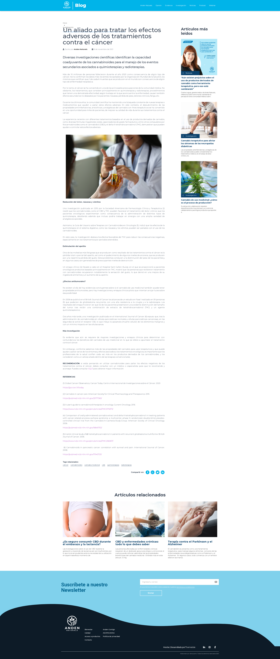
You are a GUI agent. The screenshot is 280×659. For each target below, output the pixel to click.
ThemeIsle (190, 647)
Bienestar (88, 630)
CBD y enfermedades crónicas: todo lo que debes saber (136, 543)
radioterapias (126, 465)
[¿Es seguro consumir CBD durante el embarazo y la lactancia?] (87, 519)
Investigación (181, 5)
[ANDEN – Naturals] (74, 5)
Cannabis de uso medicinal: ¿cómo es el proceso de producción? (199, 201)
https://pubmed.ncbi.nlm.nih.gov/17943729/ (82, 454)
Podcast (202, 5)
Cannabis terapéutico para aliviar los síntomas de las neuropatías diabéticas (198, 143)
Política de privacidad (111, 636)
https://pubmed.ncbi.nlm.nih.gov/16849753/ (82, 428)
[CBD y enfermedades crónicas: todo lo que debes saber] (140, 519)
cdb (103, 465)
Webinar (212, 5)
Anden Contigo (109, 630)
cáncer (65, 465)
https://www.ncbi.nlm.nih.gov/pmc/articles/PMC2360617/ (88, 441)
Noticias (193, 5)
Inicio (65, 23)
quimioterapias (113, 465)
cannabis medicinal (92, 465)
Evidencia (168, 5)
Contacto (88, 640)
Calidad (87, 633)
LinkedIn (204, 647)
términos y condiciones (185, 587)
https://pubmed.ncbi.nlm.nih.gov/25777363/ (82, 398)
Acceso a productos (92, 636)
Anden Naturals (146, 5)
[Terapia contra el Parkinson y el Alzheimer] (192, 519)
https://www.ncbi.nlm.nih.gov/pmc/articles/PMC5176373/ (88, 409)
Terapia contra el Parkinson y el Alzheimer (190, 543)
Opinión (159, 5)
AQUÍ (90, 369)
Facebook (215, 647)
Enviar (151, 593)
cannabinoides (76, 465)
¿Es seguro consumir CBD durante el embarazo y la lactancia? (87, 543)
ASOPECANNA (109, 633)
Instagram (209, 647)
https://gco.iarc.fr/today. (73, 388)
